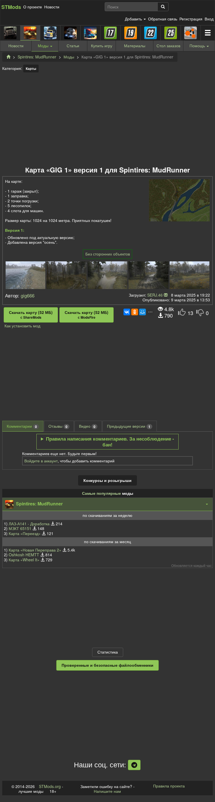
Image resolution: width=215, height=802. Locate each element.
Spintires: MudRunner (37, 57)
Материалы (134, 45)
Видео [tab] (87, 426)
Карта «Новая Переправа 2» (35, 550)
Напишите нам (107, 791)
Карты (31, 68)
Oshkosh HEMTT (24, 554)
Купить (101, 45)
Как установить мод (22, 325)
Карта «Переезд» (25, 533)
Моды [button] (44, 45)
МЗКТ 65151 (20, 528)
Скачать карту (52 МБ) (31, 314)
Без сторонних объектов (107, 254)
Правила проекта (169, 786)
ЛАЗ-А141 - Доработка (29, 523)
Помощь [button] (197, 45)
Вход (209, 19)
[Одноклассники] (134, 312)
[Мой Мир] (142, 312)
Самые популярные (101, 493)
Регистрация (190, 19)
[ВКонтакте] (126, 312)
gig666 (27, 295)
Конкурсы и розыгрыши (107, 480)
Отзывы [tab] (57, 426)
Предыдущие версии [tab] (128, 426)
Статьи (73, 45)
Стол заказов (168, 45)
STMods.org (50, 786)
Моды (69, 57)
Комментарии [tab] (22, 426)
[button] (107, 504)
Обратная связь (162, 19)
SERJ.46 (155, 295)
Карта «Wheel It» (24, 559)
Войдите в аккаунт (41, 460)
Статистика (107, 652)
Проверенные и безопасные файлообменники (107, 665)
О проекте (32, 7)
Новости (51, 7)
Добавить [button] (134, 19)
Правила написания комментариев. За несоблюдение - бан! (110, 442)
